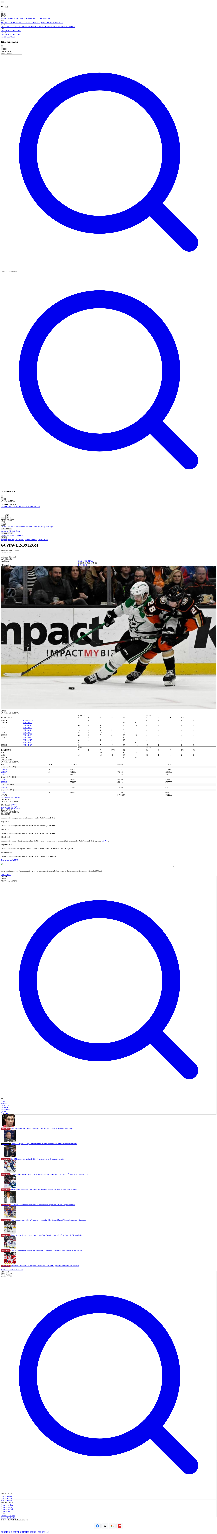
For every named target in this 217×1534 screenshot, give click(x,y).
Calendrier (4, 531)
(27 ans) (16, 551)
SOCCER (11, 37)
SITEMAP (46, 1532)
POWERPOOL (50, 27)
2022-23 (4, 782)
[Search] (4, 49)
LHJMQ (12, 23)
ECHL (25, 23)
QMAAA (43, 23)
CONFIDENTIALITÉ (21, 1532)
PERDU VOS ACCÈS (31, 507)
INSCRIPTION (17, 507)
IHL (29, 23)
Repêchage (42, 526)
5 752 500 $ (82, 565)
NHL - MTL (27, 738)
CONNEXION (6, 507)
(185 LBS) (8, 559)
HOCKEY (48, 19)
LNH (3, 524)
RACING (4, 37)
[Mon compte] (10, 518)
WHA (49, 23)
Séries (18, 531)
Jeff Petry (105, 841)
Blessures (29, 526)
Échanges (49, 526)
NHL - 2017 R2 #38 (85, 561)
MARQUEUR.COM (8, 1518)
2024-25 (4, 792)
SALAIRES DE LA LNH (10, 797)
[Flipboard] (119, 1526)
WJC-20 (60, 23)
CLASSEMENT (7, 533)
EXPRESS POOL (25, 27)
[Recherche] (4, 14)
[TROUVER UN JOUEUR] (108, 487)
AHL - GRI (27, 725)
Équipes (22, 526)
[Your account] (6, 49)
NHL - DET (27, 723)
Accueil (3, 526)
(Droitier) (12, 557)
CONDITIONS (6, 1532)
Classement (5, 535)
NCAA (37, 23)
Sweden (14, 806)
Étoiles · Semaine (31, 540)
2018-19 (4, 769)
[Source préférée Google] (112, 1526)
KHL (32, 23)
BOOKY (4, 19)
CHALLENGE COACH (10, 27)
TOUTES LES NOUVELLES (12, 1270)
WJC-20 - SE (28, 720)
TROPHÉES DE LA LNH (10, 808)
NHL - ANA (27, 740)
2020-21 (4, 774)
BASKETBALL (23, 19)
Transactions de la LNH (9, 860)
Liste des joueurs (13, 526)
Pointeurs (12, 535)
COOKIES (33, 1532)
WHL (20, 23)
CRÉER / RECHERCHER (11, 31)
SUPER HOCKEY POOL (65, 27)
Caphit (35, 526)
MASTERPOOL (38, 27)
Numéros (11, 540)
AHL (7, 23)
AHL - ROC (27, 743)
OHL (16, 23)
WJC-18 (54, 23)
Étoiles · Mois (43, 540)
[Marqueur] (108, 511)
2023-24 (4, 787)
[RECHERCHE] (108, 269)
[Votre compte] (5, 14)
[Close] (2, 12)
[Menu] (2, 14)
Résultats (12, 531)
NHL (3, 23)
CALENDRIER (6, 529)
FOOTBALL (34, 19)
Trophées (4, 540)
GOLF (41, 19)
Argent (13, 804)
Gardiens (20, 535)
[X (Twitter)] (104, 1526)
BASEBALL (12, 19)
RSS (39, 1532)
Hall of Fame (19, 540)
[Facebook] (97, 1526)
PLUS (4, 537)
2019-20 (4, 772)
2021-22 (4, 780)
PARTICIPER (6, 875)
